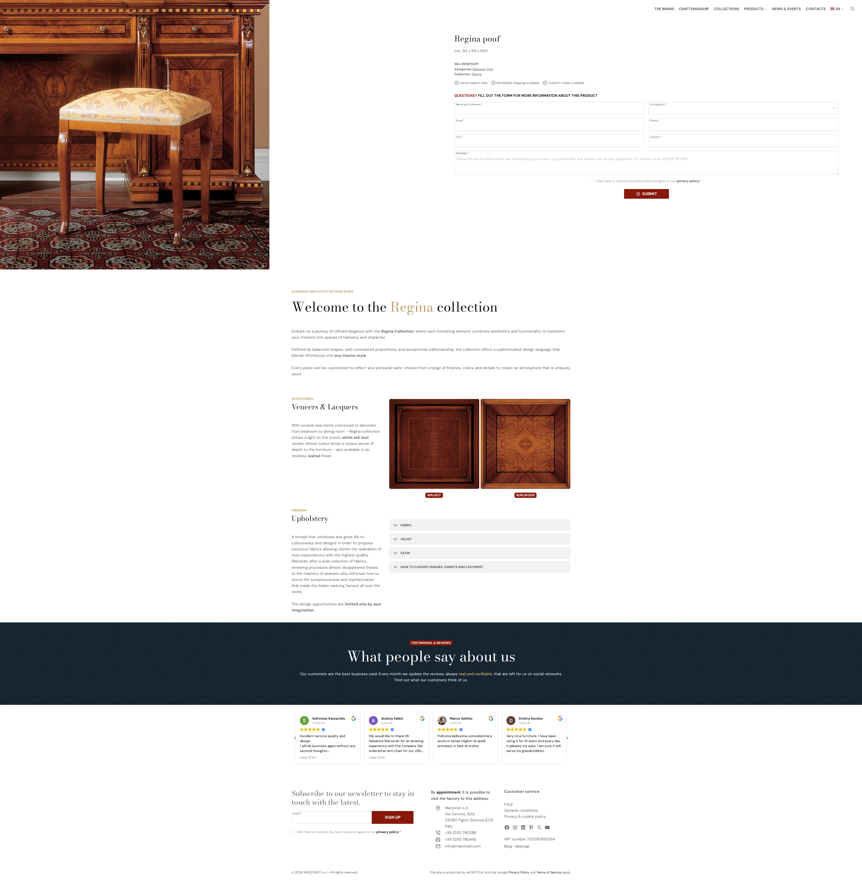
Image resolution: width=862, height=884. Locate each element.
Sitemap (522, 846)
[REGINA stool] (134, 134)
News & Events (786, 9)
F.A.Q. (508, 804)
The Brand (664, 9)
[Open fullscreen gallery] (265, 265)
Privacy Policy (519, 872)
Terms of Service (549, 872)
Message (462, 152)
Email (460, 120)
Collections (726, 9)
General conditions (521, 810)
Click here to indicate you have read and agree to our (649, 181)
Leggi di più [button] (308, 757)
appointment (448, 792)
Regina (477, 74)
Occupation (658, 104)
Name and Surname (469, 104)
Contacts (816, 9)
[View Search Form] (853, 9)
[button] (566, 738)
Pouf (490, 69)
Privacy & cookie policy (525, 816)
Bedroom (479, 69)
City (459, 136)
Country (656, 136)
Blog (508, 846)
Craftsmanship (694, 9)
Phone (654, 120)
